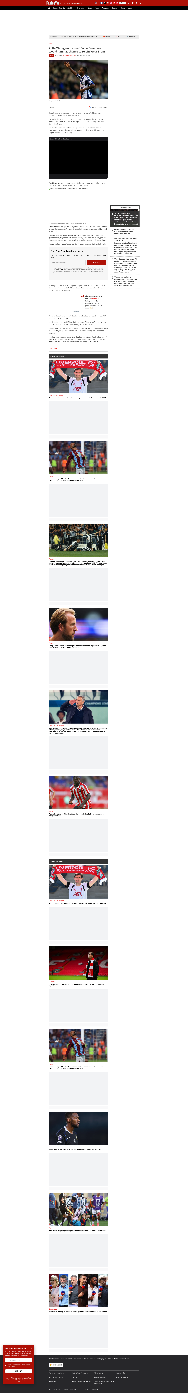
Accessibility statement (56, 1377)
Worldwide (52, 1382)
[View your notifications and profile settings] (137, 3)
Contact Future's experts (80, 1373)
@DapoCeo (95, 298)
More (130, 8)
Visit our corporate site (121, 1359)
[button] (140, 3)
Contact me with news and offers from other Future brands (19, 1365)
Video (97, 8)
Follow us (93, 107)
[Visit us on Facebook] (101, 3)
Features (105, 8)
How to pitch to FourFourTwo (81, 1382)
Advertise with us (122, 1377)
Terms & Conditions (17, 1379)
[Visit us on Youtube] (108, 3)
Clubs (123, 8)
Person (51, 43)
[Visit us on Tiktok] (117, 3)
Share (53, 107)
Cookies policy (121, 1373)
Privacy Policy (25, 1378)
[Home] (49, 8)
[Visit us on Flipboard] (114, 3)
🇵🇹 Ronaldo (107, 37)
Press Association (69, 55)
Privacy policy (98, 1373)
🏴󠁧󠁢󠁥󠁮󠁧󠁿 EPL (118, 37)
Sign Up (18, 1371)
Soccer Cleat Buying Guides (63, 8)
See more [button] (76, 312)
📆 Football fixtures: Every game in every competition (79, 37)
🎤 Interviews (130, 37)
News (90, 8)
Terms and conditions (56, 1373)
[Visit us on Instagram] (111, 3)
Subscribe (122, 3)
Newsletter (80, 8)
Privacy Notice (59, 270)
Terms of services (76, 268)
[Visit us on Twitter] (104, 3)
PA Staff (59, 55)
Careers (74, 1377)
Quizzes (115, 8)
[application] (78, 157)
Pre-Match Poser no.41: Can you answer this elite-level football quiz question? (124, 231)
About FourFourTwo (100, 1377)
